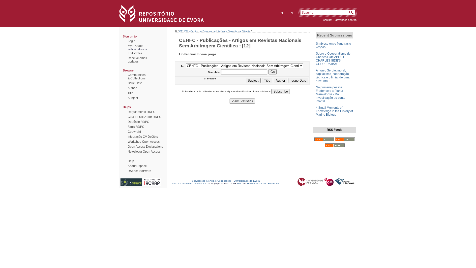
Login (131, 41)
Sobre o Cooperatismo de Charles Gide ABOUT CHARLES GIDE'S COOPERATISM (333, 59)
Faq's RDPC (136, 127)
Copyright (134, 132)
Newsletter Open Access (144, 151)
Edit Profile (135, 53)
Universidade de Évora (247, 180)
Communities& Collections (137, 76)
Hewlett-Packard (256, 183)
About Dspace (137, 166)
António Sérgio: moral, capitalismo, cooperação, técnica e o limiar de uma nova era (333, 76)
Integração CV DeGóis (143, 136)
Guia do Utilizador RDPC (144, 117)
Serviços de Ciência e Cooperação (212, 180)
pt (281, 13)
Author (132, 88)
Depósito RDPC (138, 122)
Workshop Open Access (144, 141)
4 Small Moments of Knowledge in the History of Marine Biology (334, 111)
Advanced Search (346, 19)
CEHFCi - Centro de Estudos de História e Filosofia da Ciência (214, 31)
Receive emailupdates (137, 59)
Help (131, 161)
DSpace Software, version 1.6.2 (190, 183)
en (291, 13)
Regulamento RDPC (141, 112)
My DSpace (135, 46)
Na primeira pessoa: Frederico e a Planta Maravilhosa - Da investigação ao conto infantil (330, 94)
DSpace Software (139, 171)
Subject (133, 98)
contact (327, 19)
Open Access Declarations (145, 146)
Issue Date (135, 83)
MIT (239, 183)
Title (130, 93)
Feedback (273, 183)
